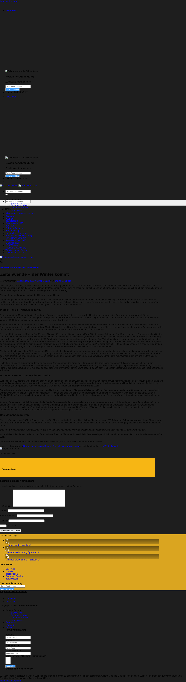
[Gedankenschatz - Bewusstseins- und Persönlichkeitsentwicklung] (18, 185)
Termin (9, 627)
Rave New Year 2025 (15, 240)
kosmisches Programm (16, 233)
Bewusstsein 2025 (14, 223)
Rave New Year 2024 (15, 238)
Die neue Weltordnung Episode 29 (22, 552)
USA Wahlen (11, 245)
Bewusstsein (11, 221)
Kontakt (9, 571)
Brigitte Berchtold (62, 281)
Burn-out (9, 226)
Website (4, 521)
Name (3, 510)
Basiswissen (11, 574)
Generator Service (19, 207)
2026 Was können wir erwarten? (20, 213)
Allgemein (10, 218)
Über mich (10, 569)
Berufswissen (17, 210)
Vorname (9, 635)
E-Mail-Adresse (8, 516)
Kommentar (6, 506)
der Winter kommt (109, 446)
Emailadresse (12, 645)
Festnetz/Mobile (13, 651)
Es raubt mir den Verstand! (18, 545)
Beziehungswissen (20, 205)
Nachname (10, 640)
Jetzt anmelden (13, 89)
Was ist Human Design (16, 250)
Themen (9, 625)
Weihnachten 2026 (14, 252)
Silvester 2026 (12, 243)
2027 (7, 216)
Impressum (10, 601)
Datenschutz (11, 598)
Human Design (12, 230)
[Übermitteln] (6, 194)
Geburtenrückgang (14, 228)
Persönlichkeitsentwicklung (18, 235)
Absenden (10, 666)
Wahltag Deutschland (15, 248)
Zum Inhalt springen (9, 1)
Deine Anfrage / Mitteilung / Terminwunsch (25, 656)
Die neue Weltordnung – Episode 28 (23, 560)
